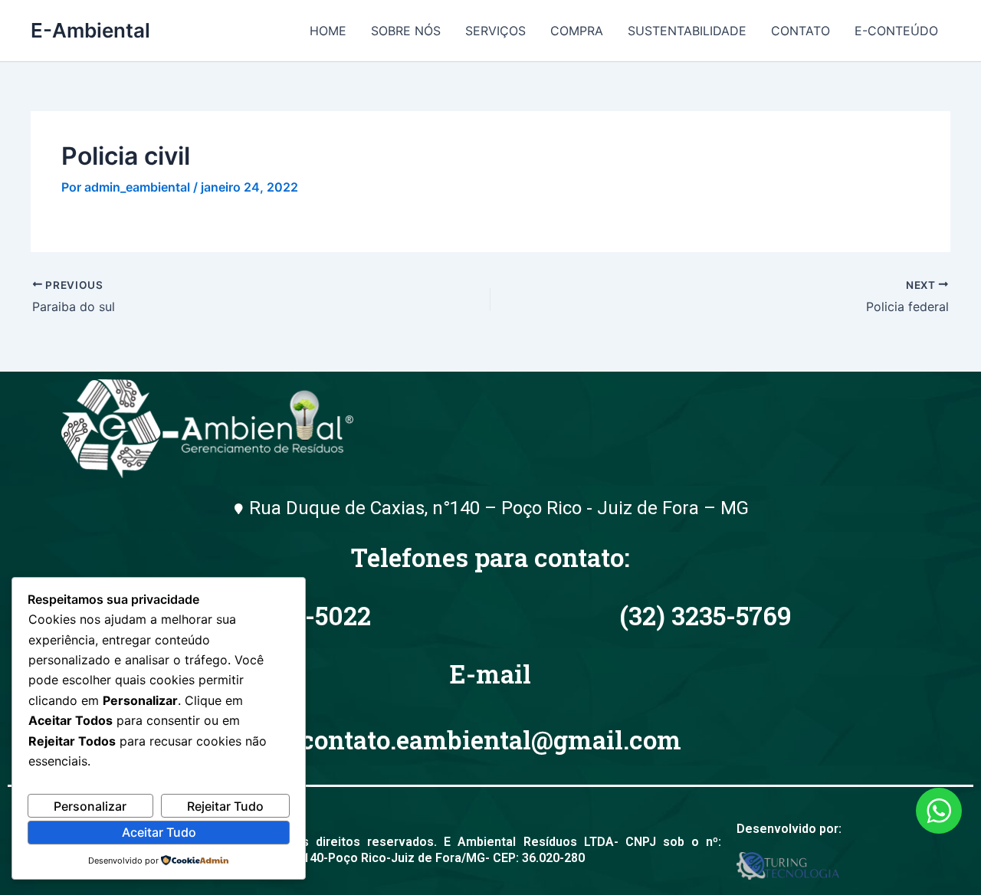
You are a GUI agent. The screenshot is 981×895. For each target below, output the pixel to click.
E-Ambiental (90, 30)
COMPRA (576, 30)
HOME (328, 30)
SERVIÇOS (495, 30)
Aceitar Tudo (159, 832)
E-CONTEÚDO (896, 30)
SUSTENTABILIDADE (687, 30)
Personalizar (90, 806)
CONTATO (800, 30)
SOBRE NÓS (406, 30)
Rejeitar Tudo (225, 806)
